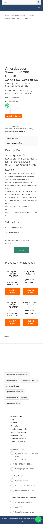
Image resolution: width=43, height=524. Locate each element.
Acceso (21, 250)
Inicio (7, 16)
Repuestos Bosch (12, 397)
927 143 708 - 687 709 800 (26, 486)
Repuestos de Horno (13, 403)
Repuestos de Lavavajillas (14, 391)
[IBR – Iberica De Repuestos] (4, 7)
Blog (12, 420)
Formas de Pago (16, 435)
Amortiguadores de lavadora (22, 129)
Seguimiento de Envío (18, 429)
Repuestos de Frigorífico (29, 380)
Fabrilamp (24, 397)
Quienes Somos (16, 416)
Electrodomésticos (18, 16)
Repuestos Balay (11, 380)
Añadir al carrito (13, 116)
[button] (38, 519)
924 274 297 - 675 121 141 (25, 464)
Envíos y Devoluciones (18, 432)
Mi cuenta (14, 426)
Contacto (13, 423)
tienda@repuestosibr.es (24, 469)
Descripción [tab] (12, 138)
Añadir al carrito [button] (12, 291)
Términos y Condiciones (19, 442)
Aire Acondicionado (12, 386)
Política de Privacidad (18, 439)
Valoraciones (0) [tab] (14, 143)
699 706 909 (20, 507)
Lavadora (30, 16)
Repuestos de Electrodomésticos (17, 374)
